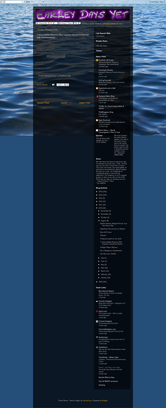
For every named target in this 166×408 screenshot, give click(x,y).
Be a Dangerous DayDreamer (111, 251)
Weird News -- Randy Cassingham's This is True (109, 131)
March (103, 271)
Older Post (84, 103)
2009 (101, 282)
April (103, 268)
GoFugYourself (105, 80)
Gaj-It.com (103, 311)
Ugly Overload (104, 120)
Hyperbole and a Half (107, 88)
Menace (101, 90)
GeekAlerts (103, 347)
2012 (101, 201)
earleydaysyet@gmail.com (112, 24)
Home (64, 103)
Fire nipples (103, 114)
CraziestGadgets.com (107, 329)
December (105, 211)
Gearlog (102, 385)
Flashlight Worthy (106, 70)
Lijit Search (100, 36)
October (104, 217)
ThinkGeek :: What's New (109, 357)
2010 (101, 208)
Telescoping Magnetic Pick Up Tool (111, 331)
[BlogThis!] (60, 84)
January (104, 278)
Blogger (104, 401)
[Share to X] (62, 84)
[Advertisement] (63, 94)
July (102, 258)
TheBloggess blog (106, 112)
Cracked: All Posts (106, 60)
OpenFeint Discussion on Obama (112, 229)
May (103, 265)
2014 (101, 195)
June (103, 261)
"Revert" (103, 235)
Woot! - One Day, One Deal (109, 367)
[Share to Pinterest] (67, 84)
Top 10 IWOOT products (108, 381)
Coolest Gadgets (105, 321)
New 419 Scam (106, 232)
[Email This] (58, 84)
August (104, 221)
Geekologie (103, 337)
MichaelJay (87, 401)
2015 (101, 192)
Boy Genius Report (106, 291)
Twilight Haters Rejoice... (109, 247)
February (104, 274)
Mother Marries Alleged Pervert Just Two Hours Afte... (113, 225)
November (105, 214)
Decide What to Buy (106, 377)
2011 (101, 205)
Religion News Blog (107, 96)
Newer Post (43, 103)
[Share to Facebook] (65, 84)
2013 (101, 198)
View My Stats (101, 46)
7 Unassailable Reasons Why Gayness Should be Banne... (112, 243)
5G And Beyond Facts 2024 (108, 323)
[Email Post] (53, 85)
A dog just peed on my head (110, 239)
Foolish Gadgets (105, 301)
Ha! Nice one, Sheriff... (108, 254)
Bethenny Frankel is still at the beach (112, 82)
